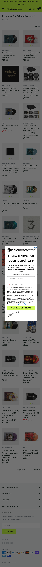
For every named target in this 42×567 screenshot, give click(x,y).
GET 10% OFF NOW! (21, 308)
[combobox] (10, 284)
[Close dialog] (35, 248)
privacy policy (22, 304)
